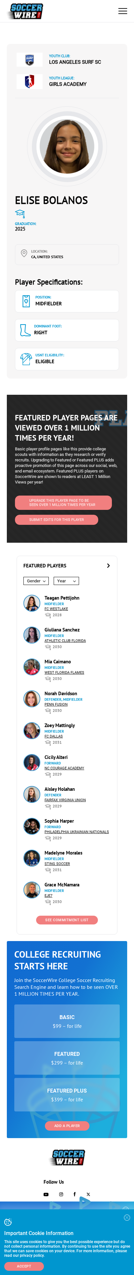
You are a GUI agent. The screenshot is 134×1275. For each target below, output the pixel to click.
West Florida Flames (64, 673)
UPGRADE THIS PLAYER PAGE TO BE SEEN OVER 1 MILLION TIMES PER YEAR (62, 502)
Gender (33, 580)
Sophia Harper (59, 821)
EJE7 (48, 896)
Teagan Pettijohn (62, 598)
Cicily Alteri (56, 757)
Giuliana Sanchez (62, 630)
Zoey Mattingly (60, 725)
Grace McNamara (62, 885)
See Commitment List (67, 920)
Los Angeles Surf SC (75, 62)
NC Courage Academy (64, 768)
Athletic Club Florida (65, 641)
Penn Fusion (56, 704)
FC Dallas (54, 736)
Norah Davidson (61, 693)
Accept (24, 1266)
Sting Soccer (57, 864)
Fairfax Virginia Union (65, 800)
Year (61, 580)
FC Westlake (56, 609)
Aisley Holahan (60, 789)
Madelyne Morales (63, 853)
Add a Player (67, 1126)
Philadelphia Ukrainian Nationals (77, 832)
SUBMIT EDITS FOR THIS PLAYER (56, 520)
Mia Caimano (58, 661)
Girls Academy (68, 84)
